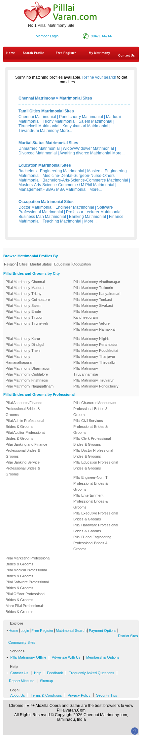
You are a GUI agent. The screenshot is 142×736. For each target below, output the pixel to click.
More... (66, 130)
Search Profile (33, 53)
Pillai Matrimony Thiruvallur (94, 362)
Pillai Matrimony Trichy (24, 294)
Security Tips (106, 695)
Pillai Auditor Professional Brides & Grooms (25, 435)
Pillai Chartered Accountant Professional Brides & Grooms (94, 409)
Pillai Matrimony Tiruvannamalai (85, 371)
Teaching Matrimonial (62, 221)
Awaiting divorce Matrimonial (85, 153)
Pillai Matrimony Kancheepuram (85, 314)
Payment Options (103, 631)
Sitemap (46, 681)
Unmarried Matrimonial (39, 148)
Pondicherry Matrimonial (81, 116)
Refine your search (99, 77)
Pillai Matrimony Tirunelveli (27, 323)
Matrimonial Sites (75, 98)
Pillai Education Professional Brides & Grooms (95, 465)
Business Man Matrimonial (42, 216)
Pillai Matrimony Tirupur (24, 317)
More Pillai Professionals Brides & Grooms (25, 609)
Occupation (81, 264)
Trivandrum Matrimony (38, 130)
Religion (10, 264)
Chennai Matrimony (36, 98)
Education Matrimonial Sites (44, 165)
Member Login (47, 36)
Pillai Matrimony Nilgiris (91, 339)
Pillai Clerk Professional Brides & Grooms (92, 441)
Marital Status (41, 264)
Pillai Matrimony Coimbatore (28, 300)
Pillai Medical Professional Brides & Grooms (26, 573)
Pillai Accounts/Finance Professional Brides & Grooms (24, 409)
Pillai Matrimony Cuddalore (27, 374)
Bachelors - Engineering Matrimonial (51, 171)
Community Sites (21, 642)
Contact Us (19, 673)
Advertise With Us (66, 657)
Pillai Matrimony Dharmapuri (28, 368)
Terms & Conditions (46, 695)
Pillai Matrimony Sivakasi (93, 305)
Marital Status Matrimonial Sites (48, 143)
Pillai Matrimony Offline (28, 657)
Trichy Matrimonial (59, 121)
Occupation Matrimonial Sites (46, 201)
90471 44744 (101, 36)
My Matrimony (99, 53)
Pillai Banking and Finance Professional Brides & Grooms (26, 450)
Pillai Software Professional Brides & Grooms (27, 585)
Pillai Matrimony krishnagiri (27, 380)
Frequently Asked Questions (91, 673)
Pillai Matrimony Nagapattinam (29, 386)
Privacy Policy (79, 695)
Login (24, 631)
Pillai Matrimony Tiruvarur (93, 380)
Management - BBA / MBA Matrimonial (52, 189)
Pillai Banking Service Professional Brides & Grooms (23, 468)
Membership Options (103, 657)
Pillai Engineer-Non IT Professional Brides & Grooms (90, 483)
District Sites (128, 636)
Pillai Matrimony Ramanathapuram (20, 359)
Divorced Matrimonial (37, 153)
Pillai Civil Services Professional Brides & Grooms (90, 426)
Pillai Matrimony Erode (23, 311)
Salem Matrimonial (95, 121)
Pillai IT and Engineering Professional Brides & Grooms (92, 543)
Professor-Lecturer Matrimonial (94, 212)
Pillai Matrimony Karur (23, 339)
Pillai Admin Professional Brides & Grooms (25, 424)
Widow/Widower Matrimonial (88, 148)
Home (10, 53)
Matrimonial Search (71, 631)
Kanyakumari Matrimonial (85, 126)
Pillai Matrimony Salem (23, 305)
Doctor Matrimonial (35, 207)
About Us (17, 695)
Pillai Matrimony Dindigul (25, 345)
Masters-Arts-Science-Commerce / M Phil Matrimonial (66, 185)
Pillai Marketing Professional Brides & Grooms (28, 561)
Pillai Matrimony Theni (23, 350)
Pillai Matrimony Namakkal (94, 329)
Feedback (55, 673)
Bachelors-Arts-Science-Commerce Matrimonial (85, 180)
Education (62, 264)
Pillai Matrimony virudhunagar (96, 282)
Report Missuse (21, 681)
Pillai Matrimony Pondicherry (96, 386)
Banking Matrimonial (87, 216)
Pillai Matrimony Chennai (25, 282)
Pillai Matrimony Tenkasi (92, 300)
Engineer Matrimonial (74, 207)
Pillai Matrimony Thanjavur (94, 356)
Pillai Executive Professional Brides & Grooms (95, 516)
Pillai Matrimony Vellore (91, 323)
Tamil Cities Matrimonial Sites (46, 111)
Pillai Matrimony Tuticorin (93, 288)
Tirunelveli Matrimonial (38, 126)
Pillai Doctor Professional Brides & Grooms (93, 453)
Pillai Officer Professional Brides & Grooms (25, 597)
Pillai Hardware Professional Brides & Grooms (95, 528)
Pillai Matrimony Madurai (25, 288)
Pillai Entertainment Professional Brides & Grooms (90, 501)
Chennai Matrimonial (37, 116)
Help (37, 673)
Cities (23, 264)
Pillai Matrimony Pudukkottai (95, 350)
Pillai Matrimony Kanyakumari (96, 294)
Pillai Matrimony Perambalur (95, 345)
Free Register (66, 53)
